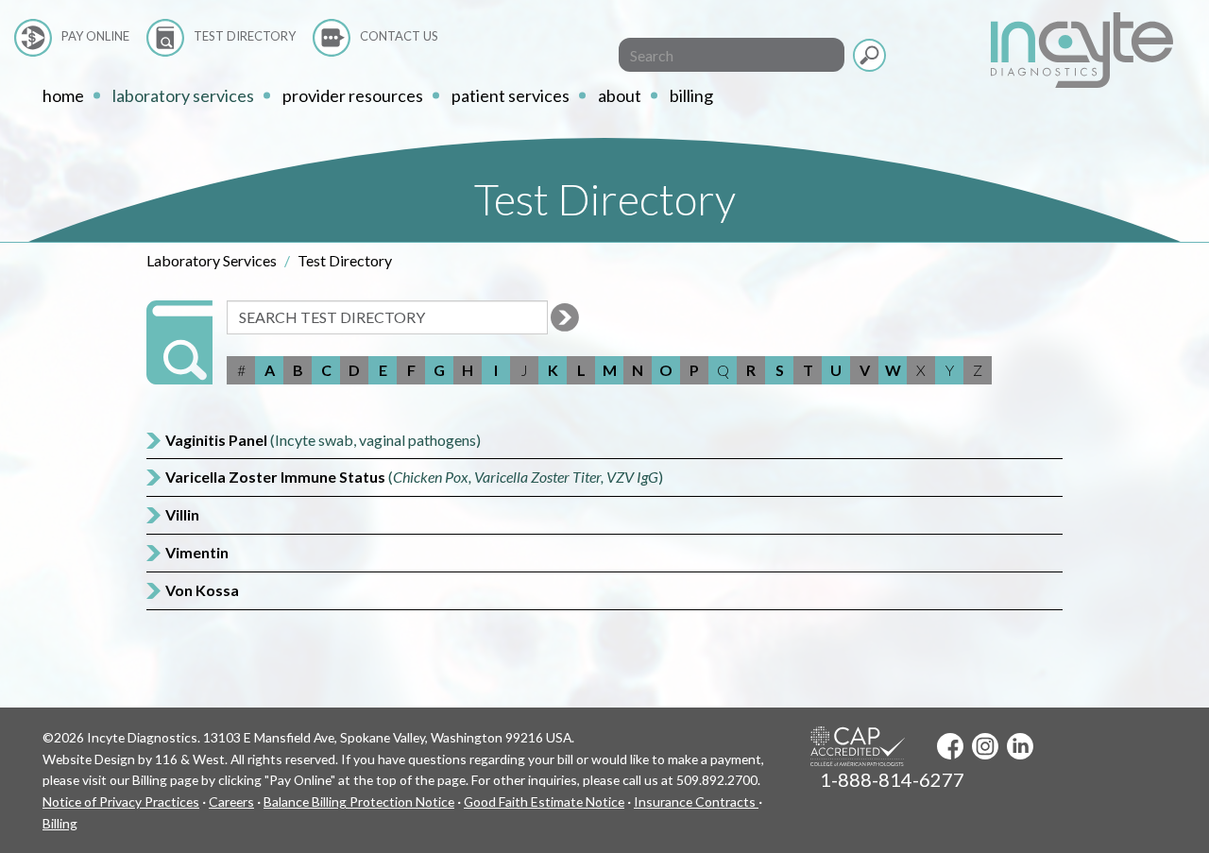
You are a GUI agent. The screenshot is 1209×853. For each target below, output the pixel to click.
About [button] (619, 95)
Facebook (950, 746)
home (63, 95)
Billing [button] (691, 95)
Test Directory (245, 35)
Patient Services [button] (510, 95)
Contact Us (399, 35)
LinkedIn (1020, 746)
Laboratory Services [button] (183, 95)
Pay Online (95, 35)
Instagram (985, 746)
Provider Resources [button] (352, 95)
